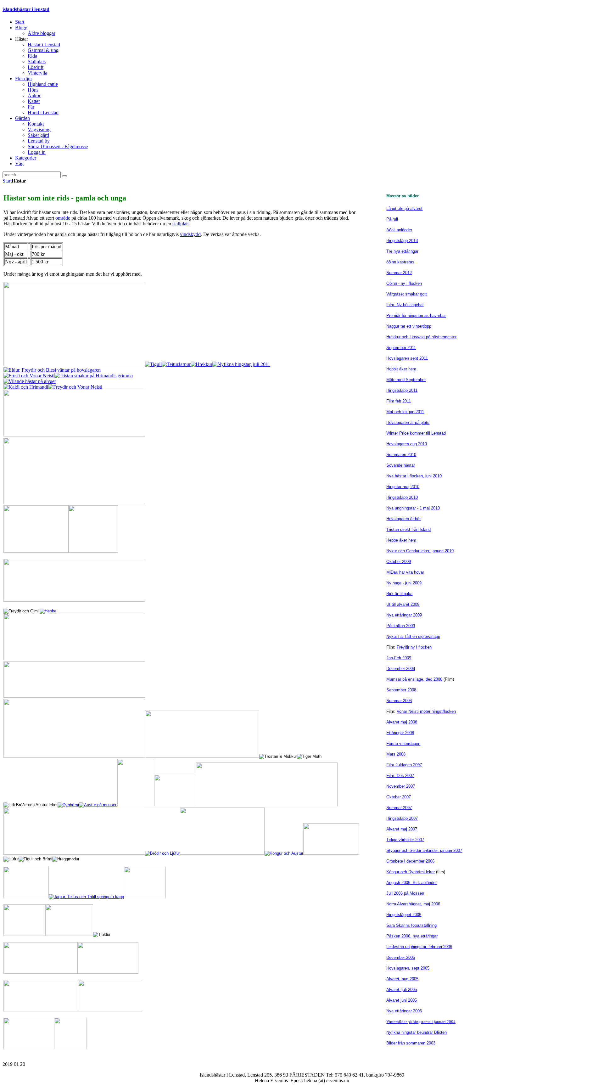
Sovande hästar (400, 465)
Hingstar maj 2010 (402, 486)
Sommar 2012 (399, 272)
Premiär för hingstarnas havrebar (416, 315)
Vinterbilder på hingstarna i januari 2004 (421, 1021)
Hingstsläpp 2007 (402, 818)
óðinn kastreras (400, 262)
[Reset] (64, 176)
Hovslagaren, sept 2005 (407, 968)
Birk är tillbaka (399, 593)
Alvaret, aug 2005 (402, 978)
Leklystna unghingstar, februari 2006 (419, 946)
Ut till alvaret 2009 (402, 604)
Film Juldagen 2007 (404, 764)
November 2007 (400, 786)
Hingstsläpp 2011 (401, 390)
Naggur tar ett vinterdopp (408, 326)
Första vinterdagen (403, 743)
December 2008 (400, 668)
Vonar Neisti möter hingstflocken (426, 711)
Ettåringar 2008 (400, 732)
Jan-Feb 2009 (398, 658)
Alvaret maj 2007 (401, 829)
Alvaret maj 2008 (401, 722)
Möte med (395, 379)
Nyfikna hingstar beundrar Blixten (416, 1032)
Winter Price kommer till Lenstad (416, 433)
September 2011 (401, 347)
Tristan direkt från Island (408, 529)
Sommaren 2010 (401, 454)
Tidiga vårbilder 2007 (405, 839)
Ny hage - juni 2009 (404, 583)
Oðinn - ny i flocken (404, 283)
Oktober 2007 (398, 797)
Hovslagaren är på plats (407, 422)
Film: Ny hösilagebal (404, 304)
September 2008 (401, 690)
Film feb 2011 (398, 401)
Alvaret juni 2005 (401, 1000)
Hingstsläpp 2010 (402, 497)
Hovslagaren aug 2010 (406, 444)
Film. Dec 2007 (400, 775)
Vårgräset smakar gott (406, 294)
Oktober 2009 (398, 561)
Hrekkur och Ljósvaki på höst (412, 337)
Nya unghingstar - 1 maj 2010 (413, 508)
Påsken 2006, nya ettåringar (412, 936)
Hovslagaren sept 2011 (407, 358)
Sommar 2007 (399, 807)
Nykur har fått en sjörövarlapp (413, 636)
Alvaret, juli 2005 (401, 989)
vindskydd (190, 234)
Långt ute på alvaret (404, 208)
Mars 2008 (395, 754)
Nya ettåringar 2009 (404, 615)
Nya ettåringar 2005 (404, 1011)
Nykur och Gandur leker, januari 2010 (420, 551)
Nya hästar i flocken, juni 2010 (414, 476)
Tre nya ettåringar (402, 251)
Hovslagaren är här (403, 518)
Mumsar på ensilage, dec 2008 (414, 679)
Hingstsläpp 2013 (402, 240)
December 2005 (400, 957)
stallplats (180, 223)
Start (7, 180)
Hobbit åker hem (401, 369)
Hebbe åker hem (401, 540)
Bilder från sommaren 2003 (410, 1043)
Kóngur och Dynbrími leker (410, 871)
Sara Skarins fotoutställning (411, 925)
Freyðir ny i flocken (414, 647)
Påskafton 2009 (400, 625)
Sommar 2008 (399, 700)
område (62, 218)
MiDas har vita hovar (405, 572)
